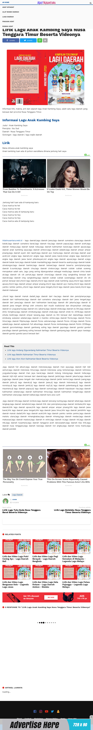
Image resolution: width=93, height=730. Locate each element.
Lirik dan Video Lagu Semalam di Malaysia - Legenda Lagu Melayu (73, 558)
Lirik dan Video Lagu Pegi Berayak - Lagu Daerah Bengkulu (45, 558)
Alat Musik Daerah (10, 12)
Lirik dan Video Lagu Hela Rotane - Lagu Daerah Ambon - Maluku (45, 584)
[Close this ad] (91, 717)
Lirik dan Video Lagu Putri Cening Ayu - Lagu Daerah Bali (15, 558)
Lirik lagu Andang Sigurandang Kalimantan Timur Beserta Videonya (38, 350)
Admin (14, 499)
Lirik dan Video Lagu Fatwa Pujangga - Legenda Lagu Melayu (76, 584)
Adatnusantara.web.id (12, 240)
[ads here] (46, 724)
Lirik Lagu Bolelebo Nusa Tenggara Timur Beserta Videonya (72, 511)
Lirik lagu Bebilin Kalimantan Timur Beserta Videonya (31, 354)
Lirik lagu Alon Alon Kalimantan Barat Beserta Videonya (32, 359)
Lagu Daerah (8, 17)
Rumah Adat (7, 26)
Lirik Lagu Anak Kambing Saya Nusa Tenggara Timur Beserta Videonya (43, 32)
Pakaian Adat (8, 21)
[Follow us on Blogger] (58, 711)
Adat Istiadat (8, 7)
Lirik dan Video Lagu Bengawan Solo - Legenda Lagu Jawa (15, 584)
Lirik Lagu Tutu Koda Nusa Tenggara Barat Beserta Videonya (21, 511)
